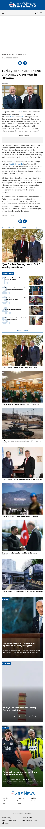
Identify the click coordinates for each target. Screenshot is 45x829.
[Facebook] (20, 63)
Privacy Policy (6, 817)
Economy (20, 798)
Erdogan (11, 215)
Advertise (5, 823)
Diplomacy (5, 215)
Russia (21, 117)
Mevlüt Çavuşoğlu (15, 164)
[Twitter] (25, 63)
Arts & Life (21, 801)
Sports (33, 801)
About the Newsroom (9, 820)
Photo (19, 803)
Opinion (34, 798)
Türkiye (12, 54)
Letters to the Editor (29, 820)
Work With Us (27, 817)
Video (5, 803)
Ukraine (12, 117)
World (5, 801)
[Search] (35, 13)
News (4, 54)
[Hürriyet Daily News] (22, 5)
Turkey (19, 112)
